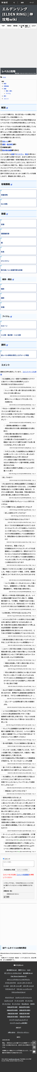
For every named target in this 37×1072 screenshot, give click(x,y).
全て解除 (6, 897)
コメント (6, 98)
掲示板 (15, 26)
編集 (22, 2)
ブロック (34, 387)
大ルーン (5, 141)
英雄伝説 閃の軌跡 (12, 1007)
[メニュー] (34, 1047)
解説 (5, 83)
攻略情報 (6, 86)
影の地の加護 (7, 150)
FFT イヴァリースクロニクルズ (13, 973)
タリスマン (19, 154)
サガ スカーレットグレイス (24, 989)
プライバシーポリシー (23, 1032)
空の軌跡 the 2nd (12, 970)
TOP (3, 26)
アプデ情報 (21, 26)
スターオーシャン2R (15, 986)
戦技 (26, 154)
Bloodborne (25, 1004)
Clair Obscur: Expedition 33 (18, 976)
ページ (32, 2)
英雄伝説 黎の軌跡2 (12, 1016)
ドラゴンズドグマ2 (10, 983)
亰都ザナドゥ (22, 970)
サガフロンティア (10, 989)
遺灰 (3, 144)
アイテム (8, 93)
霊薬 (12, 154)
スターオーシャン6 (28, 986)
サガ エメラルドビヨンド (18, 992)
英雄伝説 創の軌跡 (13, 1013)
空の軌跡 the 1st (28, 973)
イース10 (6, 986)
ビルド (34, 26)
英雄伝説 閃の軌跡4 (24, 1010)
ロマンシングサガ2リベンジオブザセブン (18, 979)
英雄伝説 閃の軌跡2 (24, 1007)
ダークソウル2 (6, 1004)
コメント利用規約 (23, 875)
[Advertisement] (18, 48)
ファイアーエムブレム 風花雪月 (18, 1023)
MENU (9, 26)
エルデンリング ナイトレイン (23, 997)
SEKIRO (32, 1004)
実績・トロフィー (27, 26)
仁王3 (28, 970)
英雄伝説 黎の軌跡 (24, 1013)
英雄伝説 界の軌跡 (25, 1016)
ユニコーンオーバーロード (24, 983)
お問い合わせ (11, 1032)
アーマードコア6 (19, 1001)
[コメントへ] (34, 1051)
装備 (5, 88)
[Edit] (7, 108)
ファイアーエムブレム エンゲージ (18, 1020)
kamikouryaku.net (14, 1059)
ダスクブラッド (9, 997)
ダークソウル (29, 1001)
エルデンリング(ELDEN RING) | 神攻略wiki (17, 14)
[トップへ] (34, 1043)
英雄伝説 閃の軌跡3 (12, 1010)
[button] (16, 2)
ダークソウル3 (16, 1004)
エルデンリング (8, 1001)
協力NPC (10, 144)
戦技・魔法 (9, 91)
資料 (5, 96)
